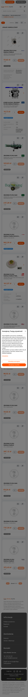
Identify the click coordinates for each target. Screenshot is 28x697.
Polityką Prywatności (6, 353)
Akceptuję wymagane (14, 361)
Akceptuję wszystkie (14, 365)
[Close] (25, 331)
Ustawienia (5, 356)
